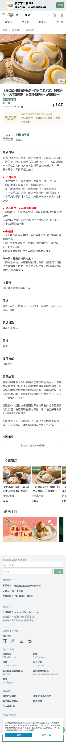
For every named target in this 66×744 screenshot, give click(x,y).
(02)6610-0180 (22, 585)
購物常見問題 (9, 695)
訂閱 (58, 571)
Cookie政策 (9, 706)
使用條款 (37, 701)
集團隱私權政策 (10, 701)
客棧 (5, 679)
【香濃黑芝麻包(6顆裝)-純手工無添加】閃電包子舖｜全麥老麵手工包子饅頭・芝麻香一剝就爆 (17, 489)
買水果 (25, 22)
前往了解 (46, 735)
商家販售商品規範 (42, 695)
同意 (18, 735)
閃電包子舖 (8, 495)
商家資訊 (17, 29)
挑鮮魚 (42, 22)
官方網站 (7, 653)
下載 (60, 5)
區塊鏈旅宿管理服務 (13, 670)
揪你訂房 (37, 662)
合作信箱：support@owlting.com (21, 612)
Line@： (13, 590)
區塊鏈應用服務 (41, 670)
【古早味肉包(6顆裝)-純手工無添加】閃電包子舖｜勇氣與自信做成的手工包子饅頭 (46, 489)
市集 (35, 653)
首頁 (5, 29)
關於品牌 (7, 635)
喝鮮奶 (8, 22)
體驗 (5, 662)
